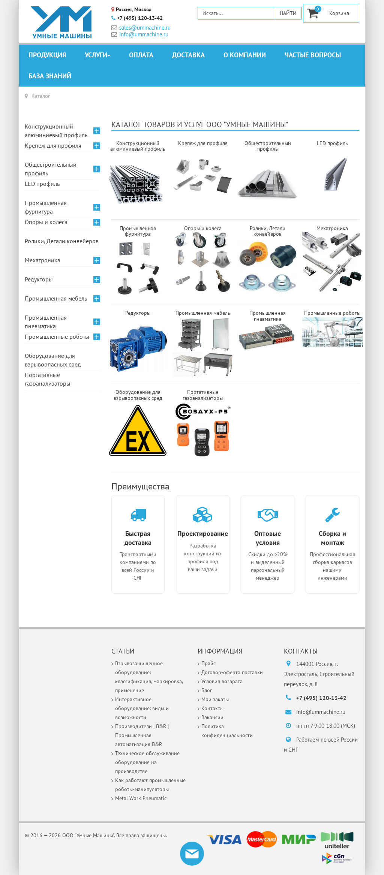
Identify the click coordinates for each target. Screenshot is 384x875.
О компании (245, 55)
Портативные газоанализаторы (47, 379)
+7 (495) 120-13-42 (140, 18)
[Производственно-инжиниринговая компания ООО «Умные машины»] (61, 22)
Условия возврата (222, 681)
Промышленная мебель (56, 298)
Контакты (212, 708)
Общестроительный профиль (50, 169)
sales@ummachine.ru (145, 27)
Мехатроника (42, 260)
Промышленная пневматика (46, 322)
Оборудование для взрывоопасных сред (53, 360)
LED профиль (42, 183)
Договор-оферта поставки (232, 672)
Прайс (208, 663)
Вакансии (212, 717)
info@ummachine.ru (143, 34)
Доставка (188, 55)
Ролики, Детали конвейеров (62, 241)
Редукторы (39, 279)
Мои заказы (215, 699)
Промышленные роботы (57, 336)
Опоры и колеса (46, 222)
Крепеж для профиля (53, 145)
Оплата (141, 55)
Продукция (47, 55)
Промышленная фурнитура (46, 207)
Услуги (96, 55)
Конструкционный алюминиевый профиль (56, 131)
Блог (206, 690)
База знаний (49, 76)
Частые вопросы (313, 55)
